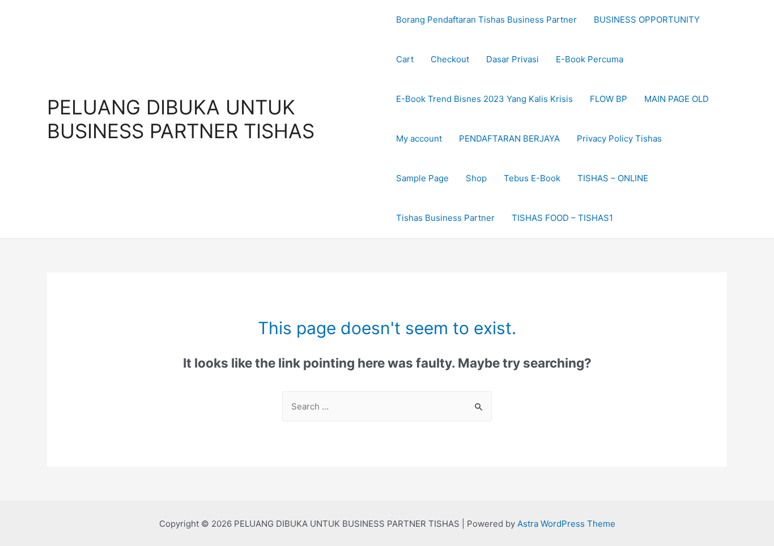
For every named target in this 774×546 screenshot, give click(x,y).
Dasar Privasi (512, 59)
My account (419, 138)
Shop (476, 178)
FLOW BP (608, 98)
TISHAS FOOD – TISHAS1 (562, 217)
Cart (405, 59)
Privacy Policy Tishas (619, 138)
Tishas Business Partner (445, 217)
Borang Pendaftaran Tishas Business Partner (486, 19)
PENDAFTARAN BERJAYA (509, 138)
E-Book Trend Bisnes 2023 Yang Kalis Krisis (484, 98)
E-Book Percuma (589, 59)
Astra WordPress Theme (566, 523)
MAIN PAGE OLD (676, 98)
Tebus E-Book (532, 178)
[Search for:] (387, 406)
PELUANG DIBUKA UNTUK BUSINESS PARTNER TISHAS (180, 119)
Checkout (450, 59)
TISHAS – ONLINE (612, 178)
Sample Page (422, 178)
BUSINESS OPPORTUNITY (647, 19)
